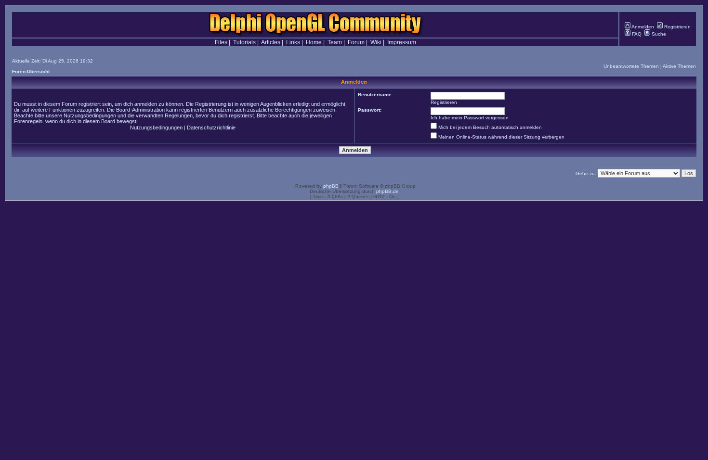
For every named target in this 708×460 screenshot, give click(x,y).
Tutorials (244, 42)
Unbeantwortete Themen (631, 66)
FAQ (636, 34)
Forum (356, 42)
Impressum (401, 42)
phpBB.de (387, 191)
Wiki (375, 42)
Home (314, 42)
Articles (270, 42)
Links (293, 42)
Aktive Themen (679, 66)
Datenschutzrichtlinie (211, 127)
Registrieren (677, 26)
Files (221, 42)
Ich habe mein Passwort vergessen (470, 117)
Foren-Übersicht (31, 71)
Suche (658, 34)
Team (335, 42)
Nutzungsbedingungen (156, 127)
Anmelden (642, 26)
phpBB (331, 186)
